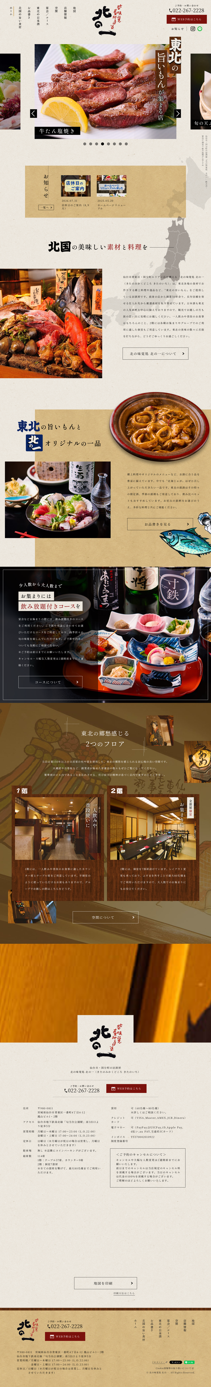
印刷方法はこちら (124, 1293)
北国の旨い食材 (20, 17)
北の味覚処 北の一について (153, 353)
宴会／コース (47, 16)
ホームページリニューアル (112, 207)
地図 (75, 9)
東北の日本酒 (38, 16)
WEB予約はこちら (190, 19)
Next (177, 113)
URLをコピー (158, 1362)
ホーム (11, 11)
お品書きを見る (158, 524)
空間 (56, 9)
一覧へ (44, 207)
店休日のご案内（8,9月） (75, 207)
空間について (103, 917)
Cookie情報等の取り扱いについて (173, 1368)
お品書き (29, 12)
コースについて (48, 682)
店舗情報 (65, 12)
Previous (33, 113)
